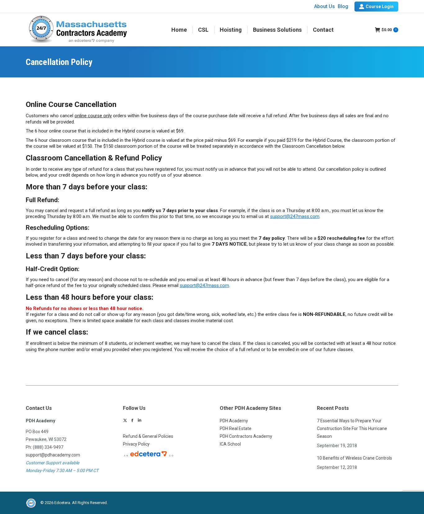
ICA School (230, 444)
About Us (324, 6)
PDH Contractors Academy (246, 436)
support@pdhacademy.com (53, 454)
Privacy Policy (136, 444)
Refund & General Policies (148, 436)
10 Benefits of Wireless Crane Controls (354, 458)
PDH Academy (234, 420)
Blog (343, 6)
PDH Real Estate (235, 428)
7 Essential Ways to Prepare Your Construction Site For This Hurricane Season (352, 428)
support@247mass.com (294, 216)
